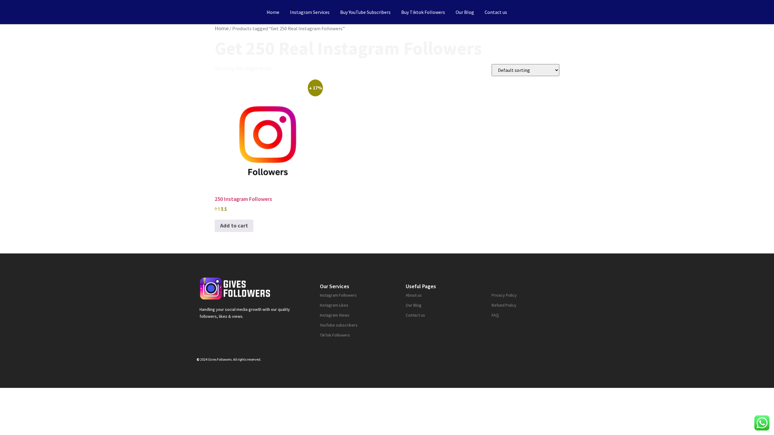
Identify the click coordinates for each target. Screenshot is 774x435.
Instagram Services (310, 12)
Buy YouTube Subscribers (365, 12)
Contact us (496, 12)
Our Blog (465, 12)
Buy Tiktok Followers (423, 12)
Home (273, 12)
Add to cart (234, 225)
